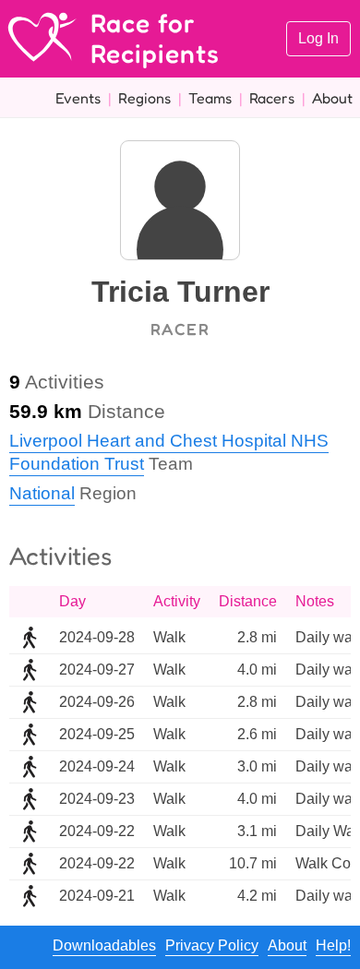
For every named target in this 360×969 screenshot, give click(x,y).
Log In (318, 38)
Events (78, 98)
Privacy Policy (211, 945)
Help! (333, 945)
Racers (271, 98)
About (332, 98)
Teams (210, 98)
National (42, 493)
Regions (144, 98)
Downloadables (104, 945)
